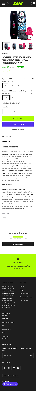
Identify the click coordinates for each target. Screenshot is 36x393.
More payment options (18, 129)
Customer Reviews (26, 297)
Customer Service (8, 322)
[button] (18, 141)
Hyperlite (6, 53)
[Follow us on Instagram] (9, 368)
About (22, 286)
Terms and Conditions (5, 338)
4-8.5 (6, 98)
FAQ (3, 326)
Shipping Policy (18, 268)
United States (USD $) (10, 376)
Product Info (7, 136)
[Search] (8, 3)
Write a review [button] (18, 244)
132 (5, 86)
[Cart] (32, 3)
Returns (5, 333)
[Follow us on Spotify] (18, 368)
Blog (21, 290)
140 (19, 86)
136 (12, 86)
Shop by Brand (24, 300)
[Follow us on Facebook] (4, 368)
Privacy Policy (6, 329)
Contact (5, 319)
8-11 (13, 98)
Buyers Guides (24, 293)
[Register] (31, 355)
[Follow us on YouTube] (13, 368)
